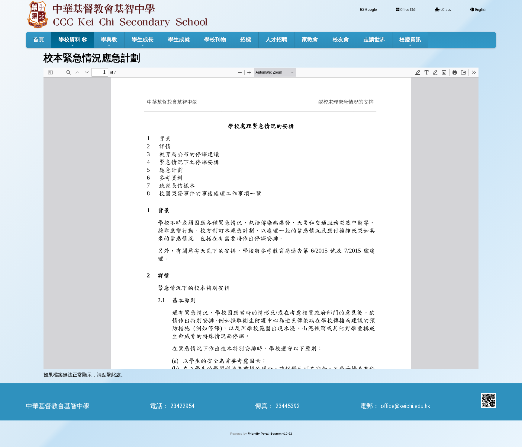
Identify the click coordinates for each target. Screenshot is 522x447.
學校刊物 (215, 39)
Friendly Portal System (265, 433)
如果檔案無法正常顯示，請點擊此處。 (85, 375)
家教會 (310, 39)
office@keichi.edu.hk (405, 406)
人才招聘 (276, 39)
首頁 (38, 39)
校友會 (341, 39)
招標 (245, 39)
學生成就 (179, 39)
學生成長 (142, 39)
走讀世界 (374, 39)
